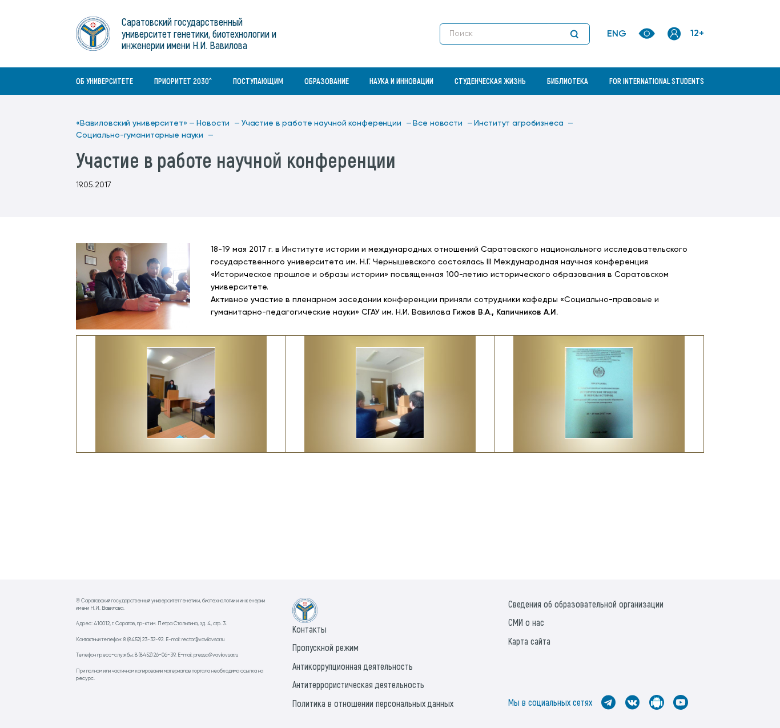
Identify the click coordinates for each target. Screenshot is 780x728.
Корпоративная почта (675, 106)
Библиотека (567, 81)
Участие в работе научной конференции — (327, 123)
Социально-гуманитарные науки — (145, 135)
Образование (326, 81)
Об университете (104, 81)
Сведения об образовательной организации (586, 603)
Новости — (218, 123)
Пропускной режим (325, 647)
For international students (656, 81)
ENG (616, 34)
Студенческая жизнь (490, 81)
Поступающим (258, 81)
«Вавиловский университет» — (135, 123)
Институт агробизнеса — (523, 123)
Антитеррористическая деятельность (358, 684)
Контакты (309, 629)
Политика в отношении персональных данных (372, 703)
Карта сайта (529, 641)
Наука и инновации (401, 81)
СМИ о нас (526, 622)
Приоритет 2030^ (183, 81)
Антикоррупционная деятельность (352, 666)
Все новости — (442, 123)
